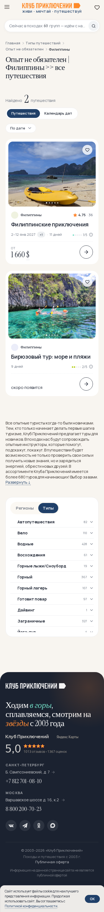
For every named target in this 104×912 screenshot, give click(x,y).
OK (92, 898)
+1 (41, 234)
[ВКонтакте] (11, 825)
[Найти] (93, 26)
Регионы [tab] (25, 508)
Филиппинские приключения (49, 224)
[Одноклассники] (38, 825)
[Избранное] (97, 7)
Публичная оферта (52, 861)
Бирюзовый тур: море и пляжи (51, 356)
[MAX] (52, 825)
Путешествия (23, 113)
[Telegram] (25, 825)
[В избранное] (87, 150)
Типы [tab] (48, 508)
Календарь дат (58, 113)
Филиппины (31, 215)
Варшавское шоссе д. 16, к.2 (33, 799)
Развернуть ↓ (18, 482)
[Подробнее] (86, 252)
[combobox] (48, 26)
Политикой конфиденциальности (31, 906)
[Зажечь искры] (93, 683)
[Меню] (7, 7)
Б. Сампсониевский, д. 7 (28, 772)
